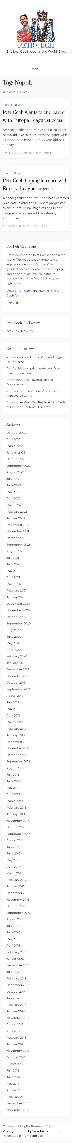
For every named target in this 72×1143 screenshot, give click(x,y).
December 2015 (17, 965)
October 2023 (16, 432)
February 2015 (16, 978)
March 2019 (14, 722)
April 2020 (13, 650)
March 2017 (14, 873)
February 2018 (16, 807)
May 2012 (12, 1083)
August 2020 (15, 630)
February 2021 (16, 590)
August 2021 (14, 551)
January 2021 (15, 597)
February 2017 (16, 880)
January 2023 (15, 452)
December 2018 (17, 742)
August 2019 (15, 695)
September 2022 (18, 465)
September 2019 (18, 689)
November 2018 (17, 748)
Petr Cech (36, 46)
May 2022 (13, 492)
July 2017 (12, 847)
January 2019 (15, 735)
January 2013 (15, 1044)
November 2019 (17, 676)
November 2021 (17, 531)
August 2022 (15, 472)
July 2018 (12, 774)
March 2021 (14, 584)
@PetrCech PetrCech (21, 331)
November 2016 (17, 899)
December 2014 (17, 985)
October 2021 (15, 538)
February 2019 (16, 728)
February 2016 (16, 952)
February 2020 (16, 656)
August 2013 (14, 1024)
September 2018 (18, 761)
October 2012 (15, 1057)
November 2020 (18, 610)
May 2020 (13, 643)
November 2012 (17, 1050)
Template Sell (33, 1135)
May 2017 (12, 860)
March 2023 (14, 446)
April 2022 (13, 498)
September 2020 (18, 623)
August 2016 (14, 919)
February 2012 (16, 1097)
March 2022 (14, 505)
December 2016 (17, 893)
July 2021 (12, 557)
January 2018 (15, 814)
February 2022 (16, 511)
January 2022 (15, 518)
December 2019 (17, 669)
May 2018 (13, 787)
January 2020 (15, 663)
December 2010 (17, 1103)
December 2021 (17, 524)
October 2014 (16, 991)
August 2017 (14, 840)
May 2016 (12, 939)
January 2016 (15, 958)
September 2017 (18, 834)
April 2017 (13, 866)
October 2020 (16, 617)
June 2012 (13, 1077)
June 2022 (13, 485)
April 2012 (13, 1090)
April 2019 (13, 715)
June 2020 (13, 636)
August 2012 (14, 1064)
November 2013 (17, 1018)
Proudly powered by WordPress (25, 1131)
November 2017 (17, 820)
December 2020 (18, 603)
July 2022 (13, 479)
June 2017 (13, 853)
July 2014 (12, 998)
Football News (12, 104)
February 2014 (16, 1005)
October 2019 (16, 682)
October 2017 (15, 827)
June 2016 (13, 932)
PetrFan (27, 152)
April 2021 (13, 577)
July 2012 (12, 1070)
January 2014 (15, 1011)
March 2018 (14, 801)
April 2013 (13, 1031)
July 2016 (12, 926)
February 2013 (16, 1037)
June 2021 (13, 564)
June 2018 (13, 781)
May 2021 (12, 571)
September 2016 (18, 912)
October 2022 (16, 459)
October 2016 (15, 906)
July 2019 (12, 702)
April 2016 (13, 945)
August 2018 (15, 768)
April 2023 (13, 439)
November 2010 (17, 1110)
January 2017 (15, 886)
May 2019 (13, 709)
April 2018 (13, 794)
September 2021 (18, 544)
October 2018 (16, 755)
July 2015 (12, 972)
